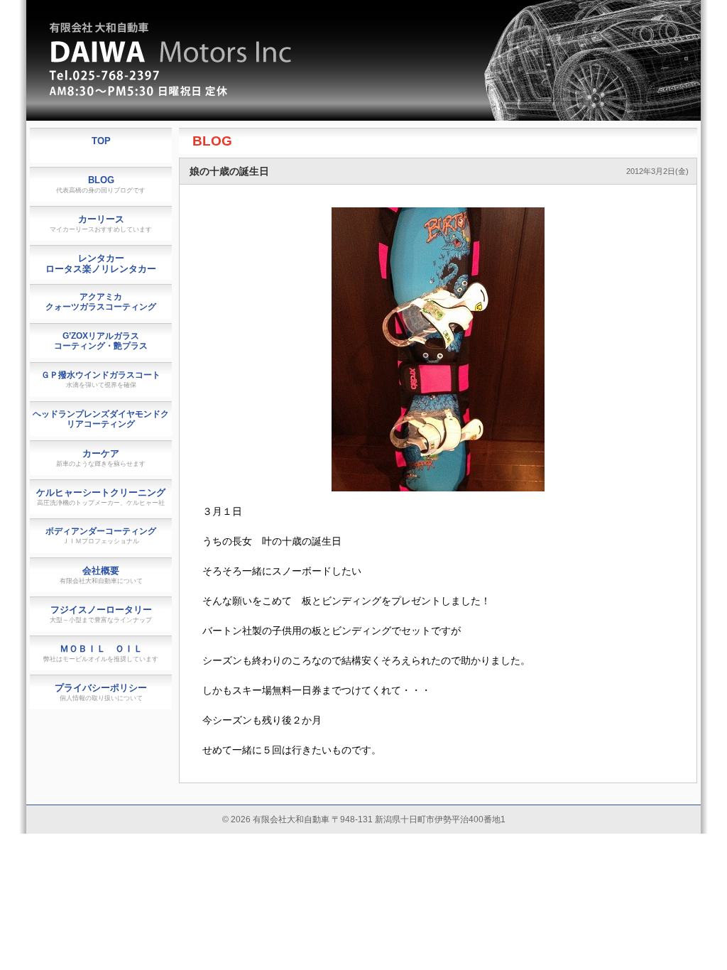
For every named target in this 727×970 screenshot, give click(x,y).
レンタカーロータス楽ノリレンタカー (100, 263)
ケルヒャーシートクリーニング (100, 496)
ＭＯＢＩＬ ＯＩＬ (100, 653)
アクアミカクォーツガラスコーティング (100, 302)
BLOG (212, 140)
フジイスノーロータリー (101, 613)
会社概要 (101, 574)
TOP (101, 141)
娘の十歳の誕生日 (229, 171)
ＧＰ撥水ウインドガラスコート (100, 379)
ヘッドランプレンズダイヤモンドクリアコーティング (101, 419)
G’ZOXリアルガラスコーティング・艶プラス (101, 341)
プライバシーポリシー (101, 692)
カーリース (101, 223)
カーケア (101, 457)
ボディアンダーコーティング (100, 535)
